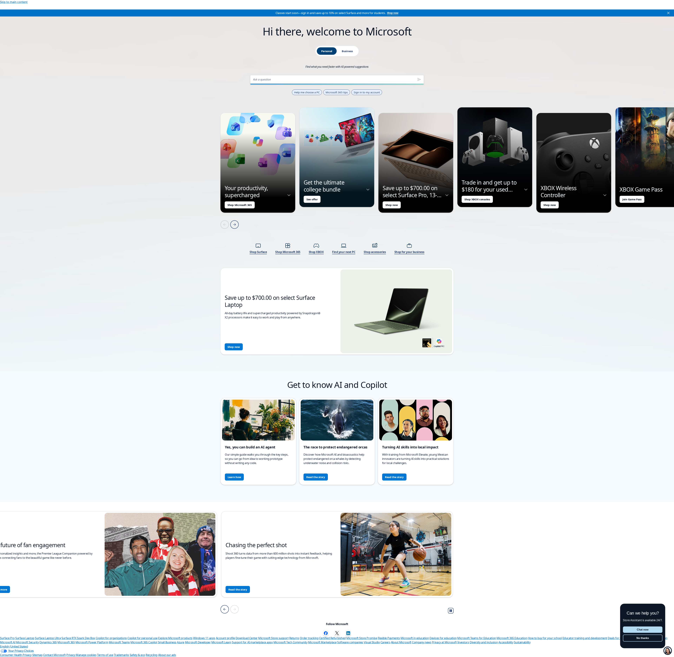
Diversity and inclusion (484, 642)
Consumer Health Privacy (16, 655)
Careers (385, 642)
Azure (180, 642)
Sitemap (37, 655)
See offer (312, 199)
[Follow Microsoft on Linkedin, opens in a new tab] (348, 633)
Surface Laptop (24, 638)
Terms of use (105, 655)
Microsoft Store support (273, 638)
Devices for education (443, 638)
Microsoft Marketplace (322, 642)
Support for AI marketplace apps (252, 642)
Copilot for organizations (111, 638)
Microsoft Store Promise (361, 638)
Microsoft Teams (119, 642)
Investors (463, 642)
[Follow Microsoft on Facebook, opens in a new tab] (326, 633)
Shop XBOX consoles (477, 199)
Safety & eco (137, 655)
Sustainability (522, 642)
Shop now (392, 13)
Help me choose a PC (307, 92)
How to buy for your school (545, 638)
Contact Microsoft (54, 655)
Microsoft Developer (198, 642)
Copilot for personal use (142, 638)
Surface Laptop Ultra (48, 638)
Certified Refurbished (332, 638)
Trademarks (121, 655)
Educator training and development (585, 638)
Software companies (350, 642)
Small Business (167, 642)
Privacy (71, 655)
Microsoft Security (27, 642)
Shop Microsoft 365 (239, 205)
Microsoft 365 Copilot (143, 642)
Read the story (315, 477)
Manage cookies (86, 655)
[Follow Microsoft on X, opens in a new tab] (337, 633)
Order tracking (309, 638)
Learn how (234, 477)
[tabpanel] (337, 214)
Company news (421, 642)
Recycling (151, 655)
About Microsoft (401, 642)
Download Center (247, 638)
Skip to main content (14, 2)
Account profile (225, 638)
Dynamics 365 (48, 642)
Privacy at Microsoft (444, 642)
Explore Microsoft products (175, 638)
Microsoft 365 (66, 642)
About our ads (167, 655)
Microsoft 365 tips (337, 92)
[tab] (327, 51)
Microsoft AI (7, 642)
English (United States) (14, 646)
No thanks (642, 637)
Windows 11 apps (204, 638)
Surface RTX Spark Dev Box (78, 638)
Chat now (643, 629)
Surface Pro (7, 638)
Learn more (235, 589)
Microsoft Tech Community (290, 642)
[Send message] (419, 79)
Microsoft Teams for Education (476, 638)
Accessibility (505, 642)
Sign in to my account (367, 92)
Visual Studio (372, 642)
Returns (294, 638)
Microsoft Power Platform (91, 642)
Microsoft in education (415, 638)
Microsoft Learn (221, 642)
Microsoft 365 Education (512, 638)
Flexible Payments (389, 638)
